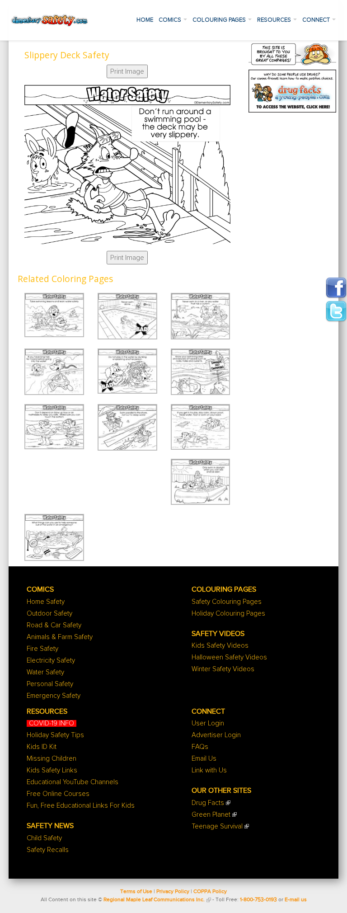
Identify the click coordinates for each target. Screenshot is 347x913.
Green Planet (211, 814)
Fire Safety (42, 648)
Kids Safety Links (52, 770)
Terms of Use (136, 891)
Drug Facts (208, 803)
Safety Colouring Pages (227, 601)
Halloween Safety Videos (229, 657)
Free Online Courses (58, 794)
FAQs (200, 747)
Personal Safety (50, 684)
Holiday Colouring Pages (228, 613)
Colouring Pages (219, 20)
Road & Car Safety (54, 625)
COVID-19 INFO (51, 723)
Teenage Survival (217, 826)
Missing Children (51, 758)
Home (144, 20)
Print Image (127, 71)
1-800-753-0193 (258, 900)
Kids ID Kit (41, 747)
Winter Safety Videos (223, 669)
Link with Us (209, 770)
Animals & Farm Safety (60, 637)
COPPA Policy (210, 891)
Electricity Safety (51, 660)
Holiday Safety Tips (55, 735)
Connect (316, 20)
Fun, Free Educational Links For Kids (81, 805)
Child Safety (44, 838)
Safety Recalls (48, 850)
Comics (171, 20)
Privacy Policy (172, 891)
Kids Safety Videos (220, 645)
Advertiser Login (216, 735)
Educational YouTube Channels (72, 782)
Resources (274, 20)
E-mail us (296, 900)
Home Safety (46, 601)
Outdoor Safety (49, 613)
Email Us (204, 758)
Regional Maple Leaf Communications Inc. (154, 900)
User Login (208, 723)
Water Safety (45, 672)
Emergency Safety (53, 695)
